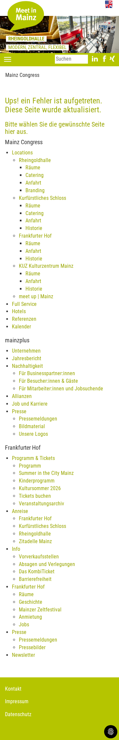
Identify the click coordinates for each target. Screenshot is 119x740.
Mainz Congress (22, 75)
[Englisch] (108, 4)
